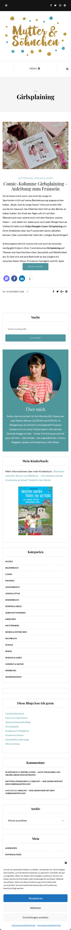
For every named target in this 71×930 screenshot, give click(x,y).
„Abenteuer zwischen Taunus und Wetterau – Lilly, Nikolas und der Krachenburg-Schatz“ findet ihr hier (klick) (35, 475)
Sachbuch (11, 638)
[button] (66, 863)
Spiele (8, 651)
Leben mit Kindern (15, 612)
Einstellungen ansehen (35, 917)
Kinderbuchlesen (14, 735)
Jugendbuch (12, 587)
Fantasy (9, 580)
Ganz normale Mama (16, 717)
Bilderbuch (11, 567)
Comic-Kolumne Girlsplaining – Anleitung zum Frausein (35, 186)
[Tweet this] (57, 291)
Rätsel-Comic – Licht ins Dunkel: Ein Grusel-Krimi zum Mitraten (32, 773)
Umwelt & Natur (14, 664)
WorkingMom (13, 677)
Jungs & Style (12, 593)
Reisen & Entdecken (16, 632)
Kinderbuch (12, 600)
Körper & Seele (13, 606)
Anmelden (11, 848)
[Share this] (53, 291)
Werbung (10, 670)
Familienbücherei (14, 713)
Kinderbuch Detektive (17, 730)
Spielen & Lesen (43, 178)
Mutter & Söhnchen (16, 781)
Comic (8, 574)
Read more (35, 266)
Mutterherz (25, 178)
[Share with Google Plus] (62, 291)
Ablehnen (35, 907)
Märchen (10, 619)
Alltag (9, 561)
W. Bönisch (11, 772)
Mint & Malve (12, 743)
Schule (9, 644)
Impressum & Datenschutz (24, 925)
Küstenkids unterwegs (17, 739)
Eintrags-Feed (13, 854)
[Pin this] (66, 291)
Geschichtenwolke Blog (17, 722)
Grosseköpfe (12, 726)
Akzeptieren (36, 898)
